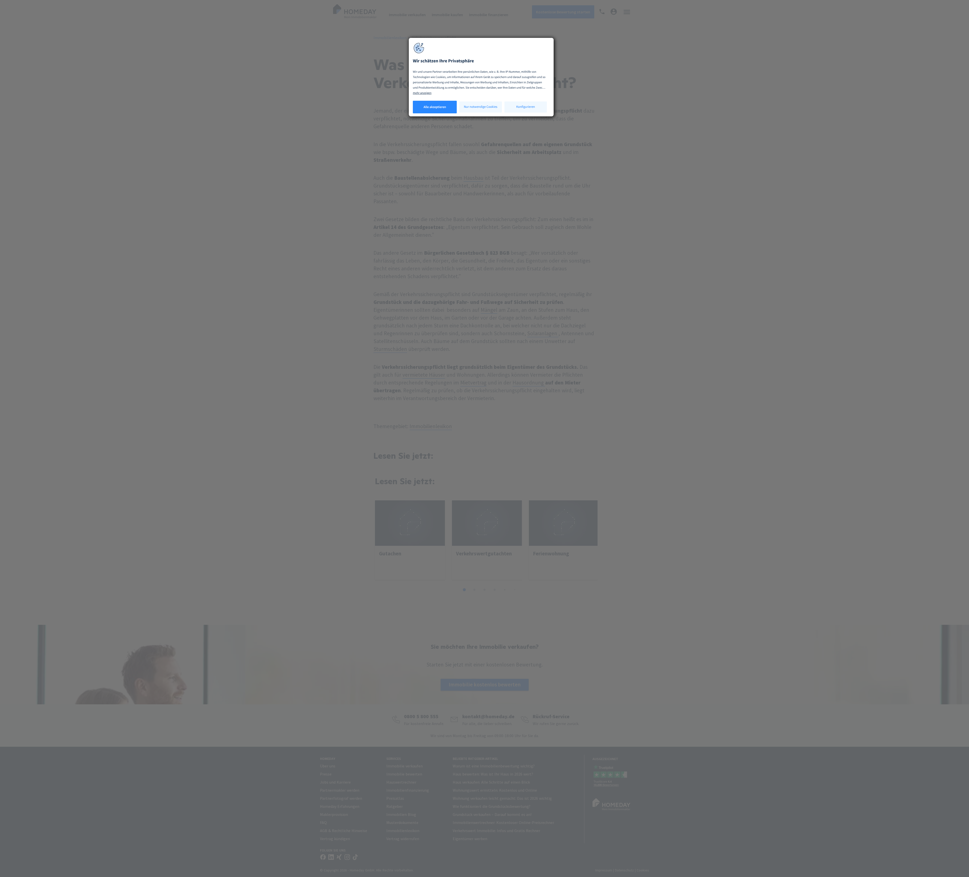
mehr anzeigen (422, 93)
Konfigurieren (525, 107)
